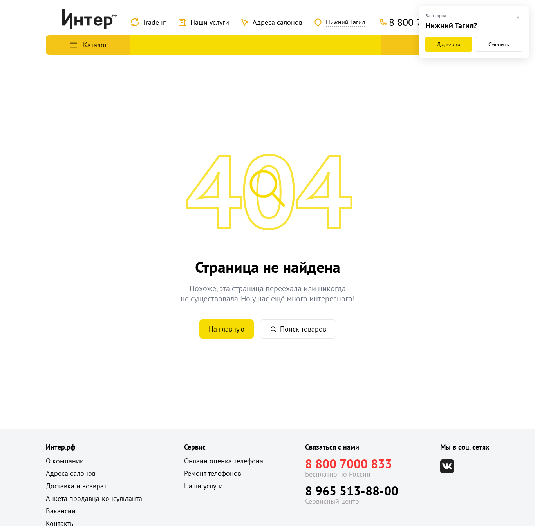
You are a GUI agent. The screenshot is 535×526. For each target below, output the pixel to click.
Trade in (155, 22)
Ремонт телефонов (212, 473)
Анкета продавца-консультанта (94, 498)
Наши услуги (209, 22)
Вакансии (61, 510)
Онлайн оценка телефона (223, 460)
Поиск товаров (303, 329)
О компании (65, 460)
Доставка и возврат (76, 485)
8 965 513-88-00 (351, 490)
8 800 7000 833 (348, 463)
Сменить (498, 44)
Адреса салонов (277, 22)
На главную (226, 329)
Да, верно (449, 44)
